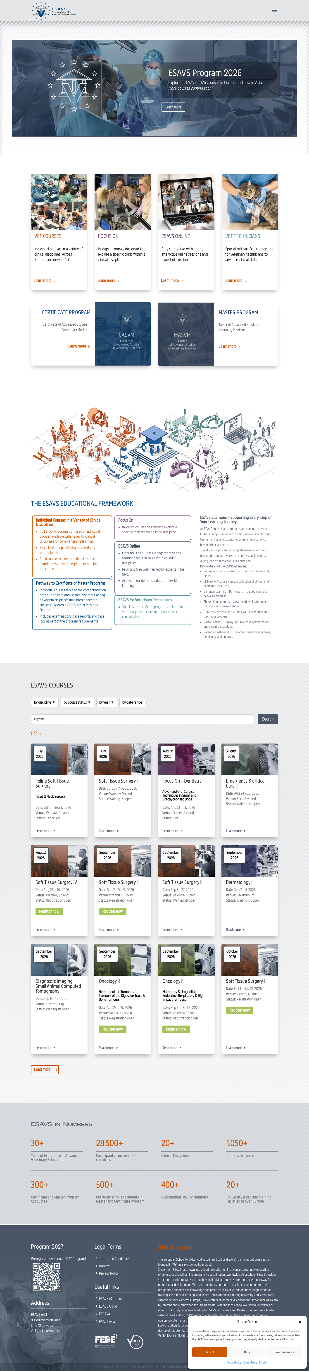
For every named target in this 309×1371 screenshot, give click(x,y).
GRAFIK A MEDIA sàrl (183, 1367)
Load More (42, 1069)
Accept (209, 1352)
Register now (49, 911)
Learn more (173, 107)
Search (267, 719)
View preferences (285, 1352)
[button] (300, 1322)
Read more (233, 930)
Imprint (263, 1362)
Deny (247, 1352)
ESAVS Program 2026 (205, 73)
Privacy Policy (234, 1362)
